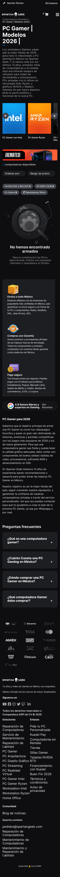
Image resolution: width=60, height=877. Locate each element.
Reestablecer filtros (35, 192)
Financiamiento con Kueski (41, 767)
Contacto (53, 3)
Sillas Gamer (39, 752)
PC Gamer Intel (13, 779)
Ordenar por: (12, 173)
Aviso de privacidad (37, 789)
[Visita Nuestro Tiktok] (26, 704)
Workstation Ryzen (16, 793)
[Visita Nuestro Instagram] (14, 704)
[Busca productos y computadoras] (33, 15)
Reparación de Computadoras (13, 728)
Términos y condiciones (39, 780)
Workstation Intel (14, 788)
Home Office (11, 798)
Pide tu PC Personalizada (40, 728)
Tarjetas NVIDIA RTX (41, 759)
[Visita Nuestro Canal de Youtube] (5, 704)
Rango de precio (40, 173)
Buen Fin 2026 (40, 774)
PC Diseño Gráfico (15, 761)
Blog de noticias (14, 813)
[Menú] (57, 15)
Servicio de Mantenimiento (13, 736)
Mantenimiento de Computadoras (15, 841)
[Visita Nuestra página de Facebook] (10, 704)
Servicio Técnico (15, 3)
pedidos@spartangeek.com (22, 826)
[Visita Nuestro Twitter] (19, 704)
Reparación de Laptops (12, 744)
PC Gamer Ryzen (14, 783)
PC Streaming (12, 766)
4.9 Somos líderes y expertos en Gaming (33, 406)
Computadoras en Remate (43, 741)
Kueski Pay (38, 735)
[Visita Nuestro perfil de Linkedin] (29, 704)
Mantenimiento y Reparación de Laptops (14, 851)
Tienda (35, 748)
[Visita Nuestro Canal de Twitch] (24, 704)
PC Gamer (9, 751)
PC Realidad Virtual (11, 772)
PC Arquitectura (14, 756)
